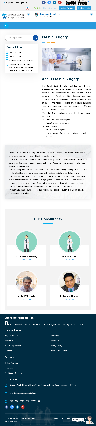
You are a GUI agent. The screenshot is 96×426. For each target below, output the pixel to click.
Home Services (50, 8)
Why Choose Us (11, 336)
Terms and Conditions (59, 351)
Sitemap (8, 351)
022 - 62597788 (15, 52)
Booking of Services (13, 373)
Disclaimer (54, 336)
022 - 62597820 (46, 17)
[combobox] (21, 38)
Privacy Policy (56, 346)
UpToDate (36, 8)
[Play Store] (71, 3)
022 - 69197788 (15, 56)
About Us (9, 341)
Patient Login (84, 8)
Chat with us (78, 419)
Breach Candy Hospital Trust (24, 418)
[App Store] (82, 3)
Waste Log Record (13, 346)
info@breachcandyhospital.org (16, 3)
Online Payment (67, 8)
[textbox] (21, 37)
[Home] (13, 16)
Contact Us (54, 341)
